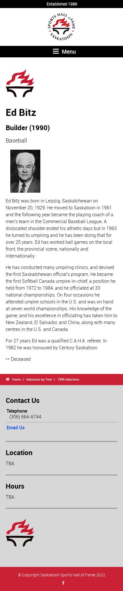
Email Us (16, 427)
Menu (68, 51)
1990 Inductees (68, 379)
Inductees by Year (39, 379)
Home (16, 379)
